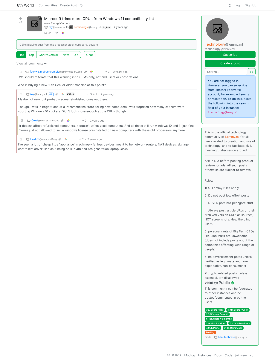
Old (76, 55)
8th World (25, 5)
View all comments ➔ (31, 63)
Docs (218, 355)
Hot (21, 55)
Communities (48, 5)
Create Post (68, 5)
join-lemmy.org (245, 355)
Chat (89, 55)
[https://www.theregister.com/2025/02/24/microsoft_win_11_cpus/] (34, 23)
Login (238, 5)
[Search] (230, 5)
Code (228, 355)
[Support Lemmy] (81, 5)
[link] (56, 32)
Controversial (48, 55)
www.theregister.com (57, 23)
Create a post (230, 63)
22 (49, 32)
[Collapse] (21, 72)
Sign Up (250, 5)
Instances (204, 355)
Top (31, 55)
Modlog (210, 332)
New (65, 55)
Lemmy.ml (232, 137)
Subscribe (230, 54)
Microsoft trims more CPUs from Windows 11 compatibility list (99, 18)
